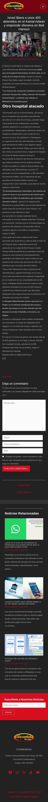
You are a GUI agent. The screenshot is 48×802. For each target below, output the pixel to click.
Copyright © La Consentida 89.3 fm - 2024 (24, 792)
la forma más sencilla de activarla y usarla (21, 659)
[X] (24, 772)
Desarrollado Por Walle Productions (24, 797)
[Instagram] (17, 772)
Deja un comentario (18, 59)
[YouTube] (37, 772)
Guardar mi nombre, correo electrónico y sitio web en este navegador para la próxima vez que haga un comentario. (22, 460)
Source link (7, 376)
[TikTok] (31, 772)
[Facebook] (10, 772)
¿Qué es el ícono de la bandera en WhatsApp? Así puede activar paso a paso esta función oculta (22, 544)
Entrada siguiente (24, 492)
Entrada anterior (24, 485)
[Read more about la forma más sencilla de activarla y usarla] (24, 645)
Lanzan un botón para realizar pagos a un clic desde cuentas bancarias (23, 602)
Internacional (32, 59)
